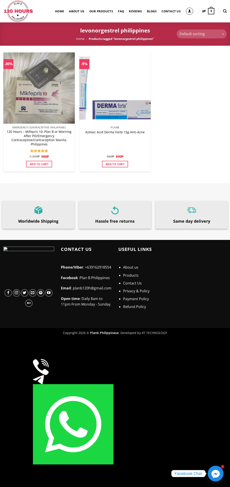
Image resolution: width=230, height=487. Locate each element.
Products (131, 275)
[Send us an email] (32, 293)
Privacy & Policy (136, 291)
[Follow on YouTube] (49, 293)
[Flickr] (29, 303)
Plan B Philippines (95, 277)
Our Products (101, 11)
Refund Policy (134, 306)
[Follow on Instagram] (16, 293)
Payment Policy (136, 298)
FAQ (121, 11)
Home (59, 11)
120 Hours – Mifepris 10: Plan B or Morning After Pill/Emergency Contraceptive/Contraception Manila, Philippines (39, 138)
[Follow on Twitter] (24, 293)
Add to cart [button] (39, 164)
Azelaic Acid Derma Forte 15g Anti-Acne (115, 132)
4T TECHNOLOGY (154, 333)
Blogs (152, 11)
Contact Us (171, 11)
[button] (189, 11)
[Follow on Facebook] (8, 293)
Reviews (135, 11)
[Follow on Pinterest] (40, 293)
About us (76, 11)
